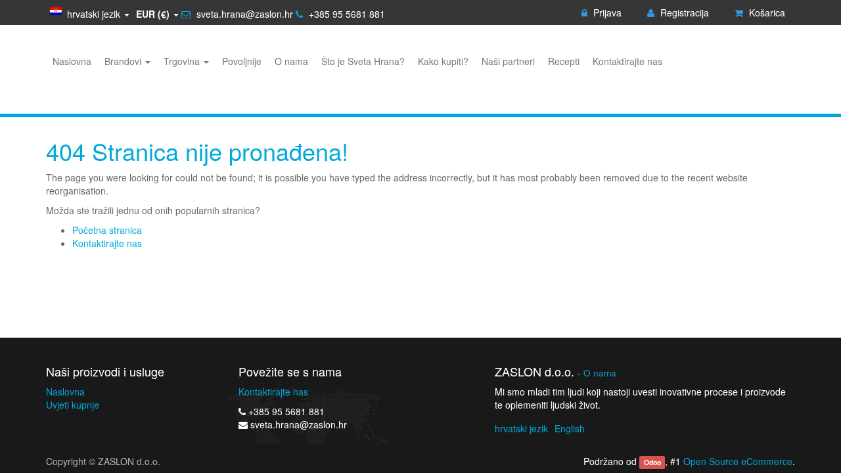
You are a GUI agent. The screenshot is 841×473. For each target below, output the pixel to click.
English (570, 428)
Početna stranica (107, 229)
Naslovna (65, 391)
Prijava (606, 12)
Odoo (652, 462)
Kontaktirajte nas (107, 243)
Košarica (765, 12)
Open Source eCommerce (737, 461)
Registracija (683, 12)
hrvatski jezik (521, 428)
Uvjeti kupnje (72, 404)
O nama (599, 373)
